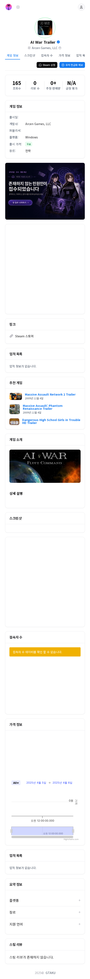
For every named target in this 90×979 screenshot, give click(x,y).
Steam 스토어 (24, 336)
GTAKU (50, 973)
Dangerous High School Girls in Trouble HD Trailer (51, 421)
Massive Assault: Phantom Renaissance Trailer (43, 407)
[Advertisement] (45, 269)
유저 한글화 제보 (74, 65)
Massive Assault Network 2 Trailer (50, 394)
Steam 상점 (49, 65)
